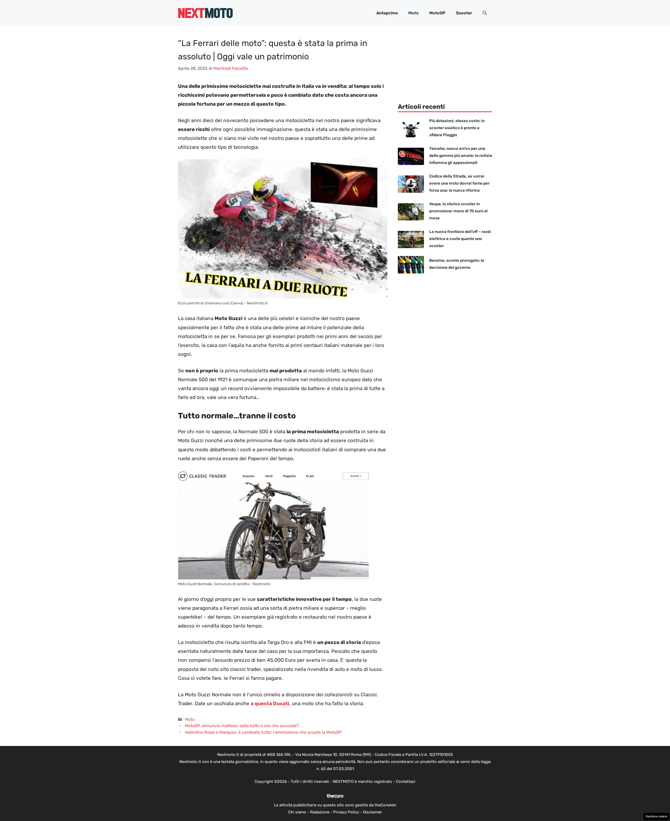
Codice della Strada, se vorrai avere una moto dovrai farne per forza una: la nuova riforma (459, 183)
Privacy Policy (346, 812)
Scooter (464, 12)
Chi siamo (297, 812)
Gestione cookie (656, 816)
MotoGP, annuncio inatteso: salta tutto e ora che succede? (242, 725)
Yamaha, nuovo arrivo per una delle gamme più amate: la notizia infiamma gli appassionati (460, 155)
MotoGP (437, 12)
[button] (484, 13)
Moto (413, 12)
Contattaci (405, 781)
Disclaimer (372, 812)
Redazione (319, 812)
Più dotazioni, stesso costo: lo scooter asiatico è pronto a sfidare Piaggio (457, 127)
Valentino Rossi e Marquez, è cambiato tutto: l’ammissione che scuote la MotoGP (263, 732)
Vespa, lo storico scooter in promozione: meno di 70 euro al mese (458, 211)
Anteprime (387, 12)
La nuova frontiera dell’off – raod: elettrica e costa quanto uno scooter (460, 238)
